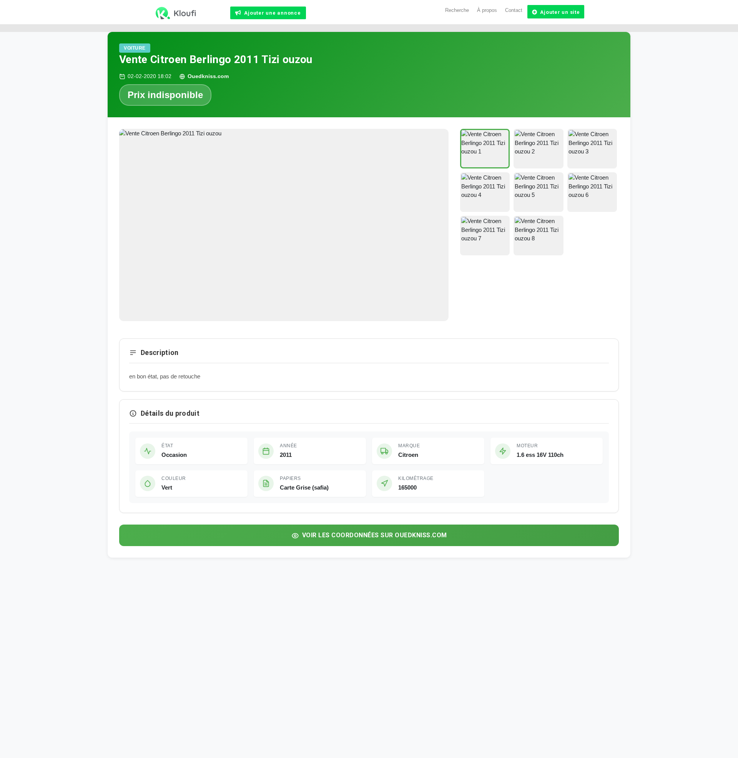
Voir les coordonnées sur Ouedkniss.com (374, 535)
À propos (487, 10)
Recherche (457, 10)
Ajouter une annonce (272, 13)
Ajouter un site (560, 12)
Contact (513, 10)
